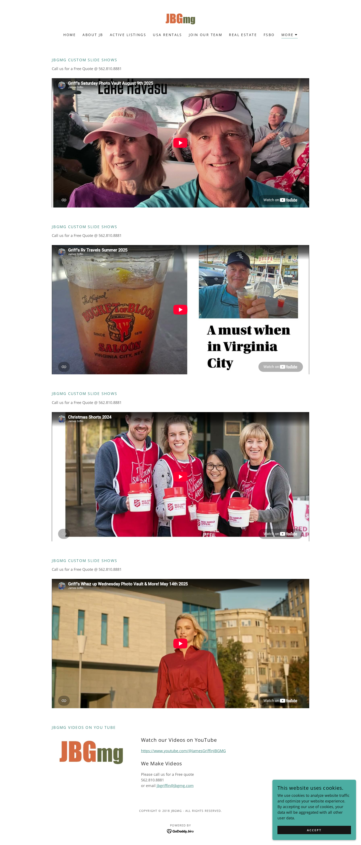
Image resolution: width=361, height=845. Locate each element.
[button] (289, 35)
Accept (314, 830)
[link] (180, 18)
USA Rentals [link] (167, 35)
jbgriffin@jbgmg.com (175, 785)
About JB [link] (93, 35)
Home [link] (69, 35)
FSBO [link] (269, 35)
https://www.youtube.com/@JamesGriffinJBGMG (183, 750)
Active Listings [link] (128, 35)
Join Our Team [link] (205, 35)
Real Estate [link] (243, 35)
